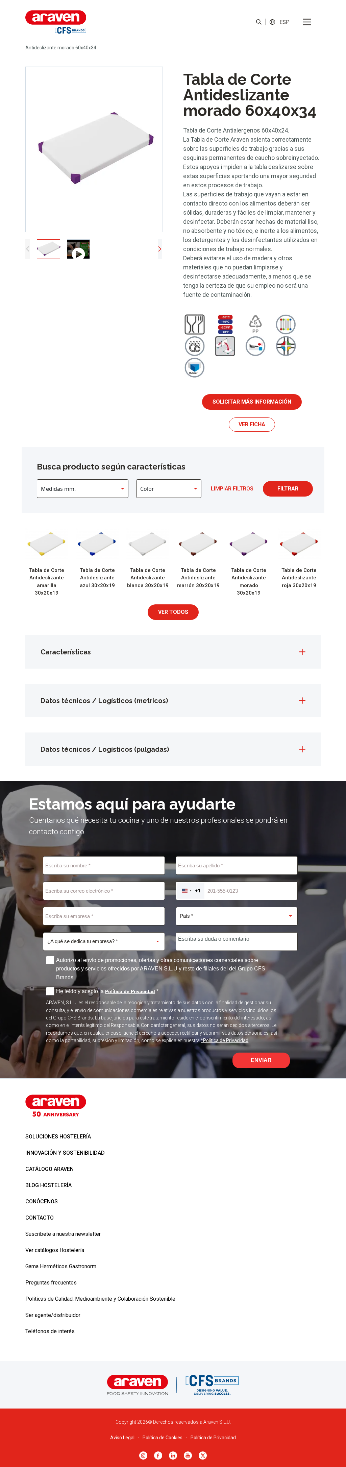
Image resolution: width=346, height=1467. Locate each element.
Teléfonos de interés (50, 1331)
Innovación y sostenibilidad (65, 1153)
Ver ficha (252, 424)
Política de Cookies (162, 1437)
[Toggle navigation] (307, 22)
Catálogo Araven (49, 1169)
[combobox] (190, 891)
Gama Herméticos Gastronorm (60, 1266)
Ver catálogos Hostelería (54, 1250)
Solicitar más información (252, 402)
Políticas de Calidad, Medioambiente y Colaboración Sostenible (100, 1299)
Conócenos (41, 1201)
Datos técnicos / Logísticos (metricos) (104, 701)
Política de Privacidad (213, 1437)
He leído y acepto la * (107, 991)
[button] (284, 22)
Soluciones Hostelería (58, 1136)
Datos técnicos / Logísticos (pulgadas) (105, 749)
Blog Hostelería (48, 1185)
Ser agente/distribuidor (52, 1315)
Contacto (39, 1218)
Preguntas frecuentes (51, 1282)
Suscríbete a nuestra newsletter (63, 1234)
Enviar (261, 1060)
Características (66, 652)
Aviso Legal (122, 1437)
